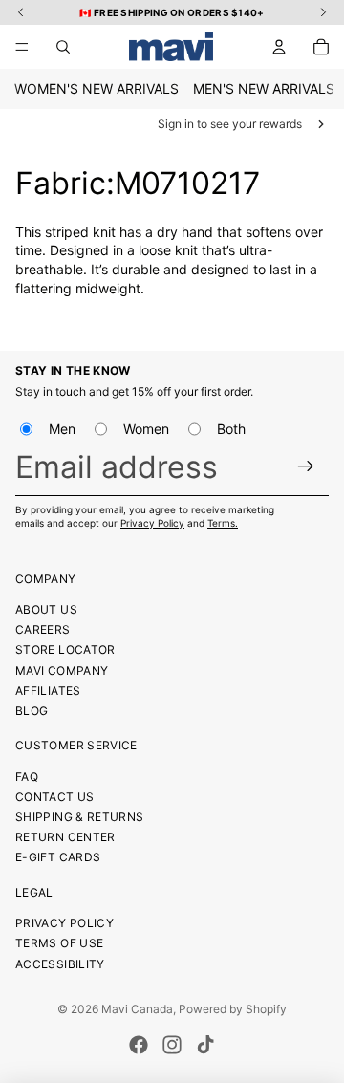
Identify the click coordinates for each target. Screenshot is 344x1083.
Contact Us (55, 797)
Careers (43, 629)
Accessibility (60, 964)
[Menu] (22, 47)
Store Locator (65, 649)
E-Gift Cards (57, 857)
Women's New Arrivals (96, 88)
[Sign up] (306, 466)
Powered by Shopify (233, 1009)
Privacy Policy (152, 523)
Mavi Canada (137, 1009)
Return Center (65, 837)
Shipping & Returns (79, 817)
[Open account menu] (279, 47)
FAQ (26, 776)
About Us (46, 609)
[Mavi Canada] (171, 47)
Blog (31, 711)
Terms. (222, 523)
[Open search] (63, 47)
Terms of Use (59, 943)
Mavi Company (61, 670)
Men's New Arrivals (263, 88)
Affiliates (48, 690)
